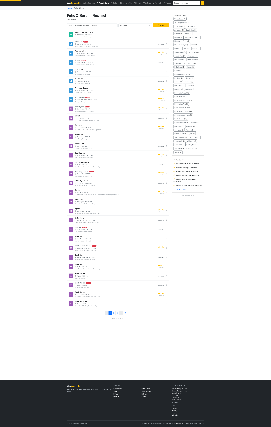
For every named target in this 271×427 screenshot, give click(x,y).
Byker (187, 48)
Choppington (180, 52)
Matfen (190, 85)
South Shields (180, 137)
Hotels (138, 3)
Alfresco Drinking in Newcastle (186, 167)
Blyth (194, 45)
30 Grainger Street (181, 22)
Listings (148, 3)
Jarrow (178, 82)
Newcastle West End (182, 108)
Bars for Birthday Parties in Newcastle (189, 185)
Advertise (175, 415)
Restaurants (90, 3)
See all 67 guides (180, 189)
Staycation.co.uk (179, 423)
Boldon (178, 48)
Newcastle (190, 89)
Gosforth (192, 63)
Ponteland (179, 126)
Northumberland (181, 122)
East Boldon (179, 60)
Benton (187, 34)
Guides (168, 3)
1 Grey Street (180, 19)
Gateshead (179, 63)
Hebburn (178, 71)
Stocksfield (195, 137)
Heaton (190, 67)
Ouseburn (194, 122)
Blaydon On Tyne (192, 37)
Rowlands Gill (180, 134)
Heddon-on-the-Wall (182, 74)
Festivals (158, 3)
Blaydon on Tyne (181, 41)
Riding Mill (190, 130)
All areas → (175, 402)
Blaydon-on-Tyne (181, 45)
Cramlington (179, 56)
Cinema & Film (126, 3)
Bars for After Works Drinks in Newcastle (185, 180)
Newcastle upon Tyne (183, 111)
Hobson (189, 78)
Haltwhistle (179, 67)
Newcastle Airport (181, 93)
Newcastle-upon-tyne (183, 115)
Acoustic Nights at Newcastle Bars (187, 164)
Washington (191, 145)
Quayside (179, 130)
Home (69, 8)
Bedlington (191, 30)
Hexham (178, 78)
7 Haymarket (179, 26)
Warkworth (179, 145)
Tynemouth (179, 141)
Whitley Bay (191, 148)
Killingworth (179, 85)
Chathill (196, 48)
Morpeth (178, 89)
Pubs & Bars (104, 3)
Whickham (179, 148)
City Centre (193, 52)
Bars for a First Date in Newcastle (187, 175)
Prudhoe (190, 126)
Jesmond (188, 82)
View (74, 3)
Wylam (178, 152)
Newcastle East (180, 97)
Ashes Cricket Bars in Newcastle (187, 171)
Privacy (174, 411)
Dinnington (192, 56)
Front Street (192, 60)
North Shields (180, 119)
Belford (178, 34)
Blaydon (178, 37)
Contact (174, 408)
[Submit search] (202, 3)
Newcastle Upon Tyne (183, 100)
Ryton (191, 134)
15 (125, 313)
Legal (174, 413)
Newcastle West (181, 104)
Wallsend (191, 141)
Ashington (179, 30)
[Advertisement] (118, 344)
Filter (162, 25)
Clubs (115, 3)
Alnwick (192, 26)
